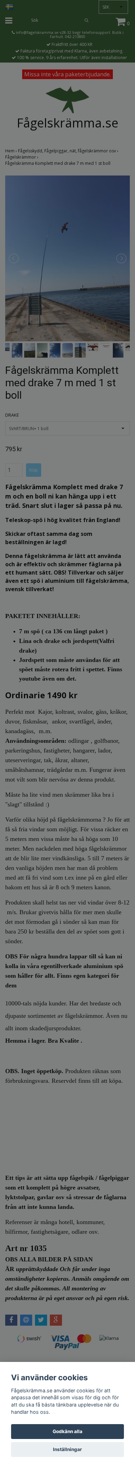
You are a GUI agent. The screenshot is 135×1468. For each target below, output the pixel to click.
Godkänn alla (67, 1431)
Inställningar (67, 1449)
